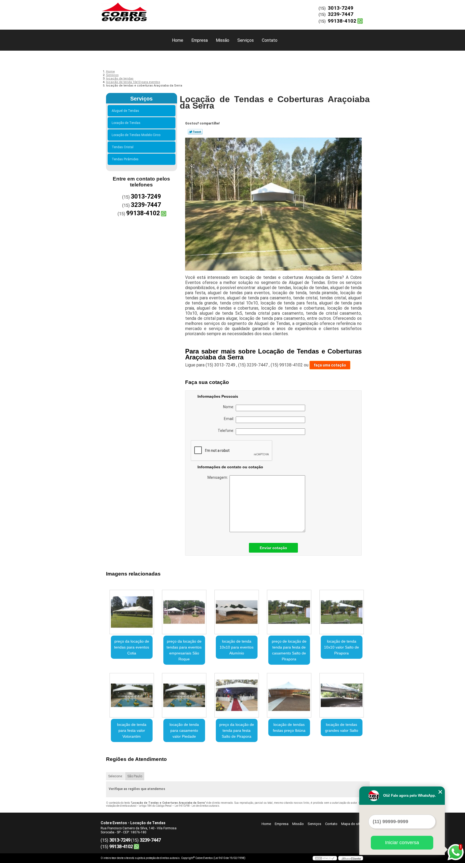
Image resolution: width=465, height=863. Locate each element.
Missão (222, 40)
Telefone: (227, 430)
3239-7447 (340, 14)
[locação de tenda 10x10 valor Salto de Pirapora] (341, 612)
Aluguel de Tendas (125, 111)
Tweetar (195, 131)
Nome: (229, 407)
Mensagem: (218, 477)
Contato (269, 40)
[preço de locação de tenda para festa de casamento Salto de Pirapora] (289, 612)
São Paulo (134, 776)
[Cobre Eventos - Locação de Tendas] (132, 11)
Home (177, 40)
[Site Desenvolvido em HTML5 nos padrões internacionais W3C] (325, 858)
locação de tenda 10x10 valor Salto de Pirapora (341, 647)
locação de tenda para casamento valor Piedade (184, 730)
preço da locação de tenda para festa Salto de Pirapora (236, 730)
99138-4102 (342, 21)
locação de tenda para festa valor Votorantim (131, 730)
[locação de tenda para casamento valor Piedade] (184, 695)
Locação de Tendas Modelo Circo (136, 135)
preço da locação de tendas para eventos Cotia (131, 647)
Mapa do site (351, 824)
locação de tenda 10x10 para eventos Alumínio (236, 647)
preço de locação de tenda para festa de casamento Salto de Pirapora (289, 650)
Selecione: (115, 776)
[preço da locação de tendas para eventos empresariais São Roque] (184, 612)
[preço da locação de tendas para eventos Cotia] (132, 612)
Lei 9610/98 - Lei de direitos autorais (197, 805)
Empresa (199, 40)
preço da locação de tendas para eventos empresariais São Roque (184, 650)
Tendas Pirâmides (125, 159)
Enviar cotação (273, 548)
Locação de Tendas (126, 123)
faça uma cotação (330, 365)
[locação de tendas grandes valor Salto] (341, 695)
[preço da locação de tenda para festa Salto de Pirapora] (236, 695)
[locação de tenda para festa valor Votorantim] (132, 695)
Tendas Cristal (122, 147)
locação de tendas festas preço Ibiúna (289, 727)
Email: (230, 419)
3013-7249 (340, 8)
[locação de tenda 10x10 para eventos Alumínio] (236, 612)
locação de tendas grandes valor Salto (341, 727)
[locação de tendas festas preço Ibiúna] (289, 695)
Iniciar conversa (402, 842)
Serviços (245, 40)
